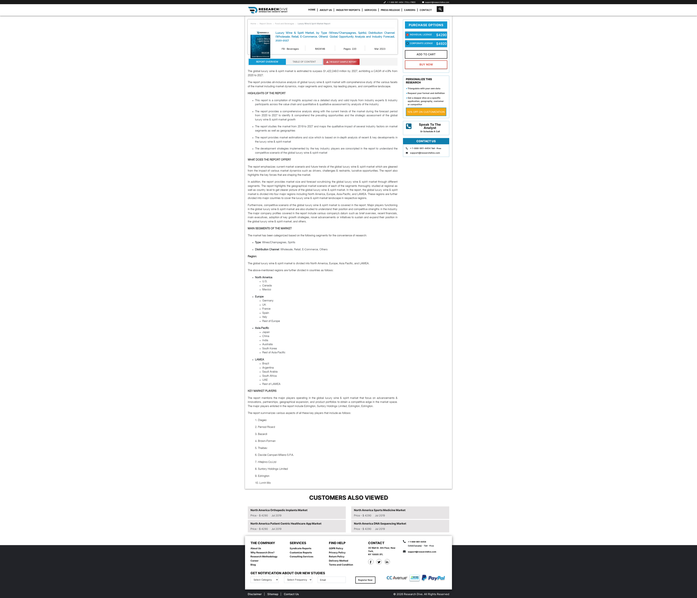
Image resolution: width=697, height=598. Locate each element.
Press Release (390, 10)
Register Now (365, 580)
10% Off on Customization (426, 111)
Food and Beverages (284, 23)
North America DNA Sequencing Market (380, 523)
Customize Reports (301, 552)
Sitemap (272, 594)
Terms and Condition (341, 564)
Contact (426, 10)
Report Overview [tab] (267, 61)
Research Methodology (264, 556)
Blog (253, 564)
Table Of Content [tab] (304, 61)
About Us (326, 10)
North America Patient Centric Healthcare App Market (285, 523)
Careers (409, 10)
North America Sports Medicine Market (379, 510)
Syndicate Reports (300, 548)
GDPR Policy (336, 548)
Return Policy (337, 556)
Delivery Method (338, 560)
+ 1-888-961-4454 (395, 2)
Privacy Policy (337, 552)
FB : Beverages (290, 48)
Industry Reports (348, 10)
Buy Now (426, 64)
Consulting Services (301, 556)
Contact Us (291, 594)
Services (370, 10)
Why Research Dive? (262, 552)
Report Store (266, 23)
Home (311, 9)
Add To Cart (426, 54)
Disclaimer (255, 594)
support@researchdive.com (436, 2)
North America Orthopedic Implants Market (278, 510)
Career (254, 560)
